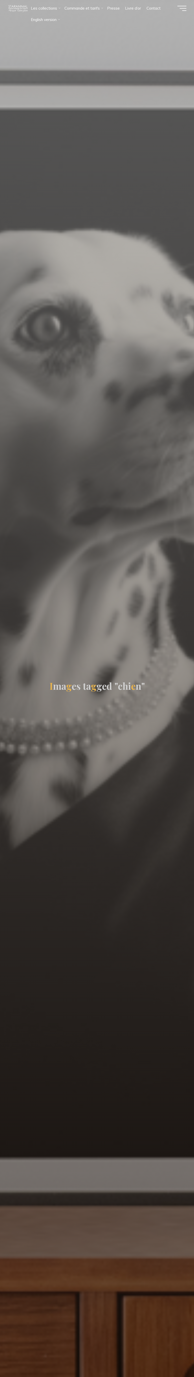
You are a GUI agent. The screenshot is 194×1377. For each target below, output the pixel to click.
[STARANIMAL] (18, 8)
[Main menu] (181, 8)
